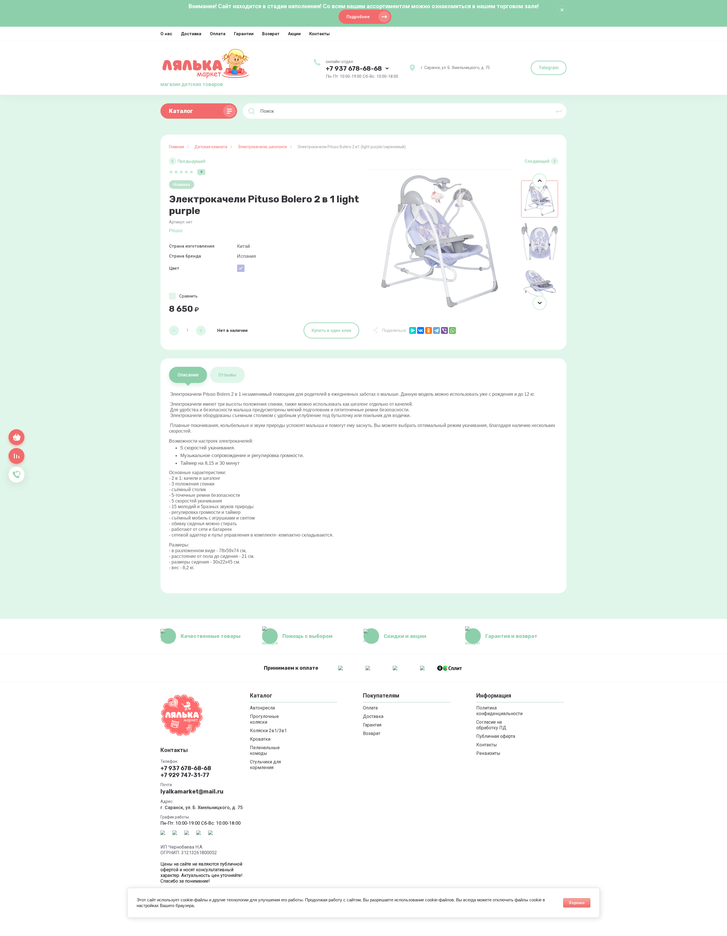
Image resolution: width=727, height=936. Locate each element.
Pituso (176, 230)
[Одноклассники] (428, 330)
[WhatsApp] (452, 330)
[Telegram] (436, 330)
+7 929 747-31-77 (184, 775)
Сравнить (188, 296)
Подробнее (358, 16)
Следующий (537, 161)
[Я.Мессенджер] (412, 330)
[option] (440, 241)
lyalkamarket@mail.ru (191, 791)
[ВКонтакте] (420, 330)
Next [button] (539, 303)
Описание (188, 375)
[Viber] (444, 330)
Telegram (549, 67)
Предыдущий (191, 161)
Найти (559, 111)
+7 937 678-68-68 (354, 68)
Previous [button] (539, 180)
